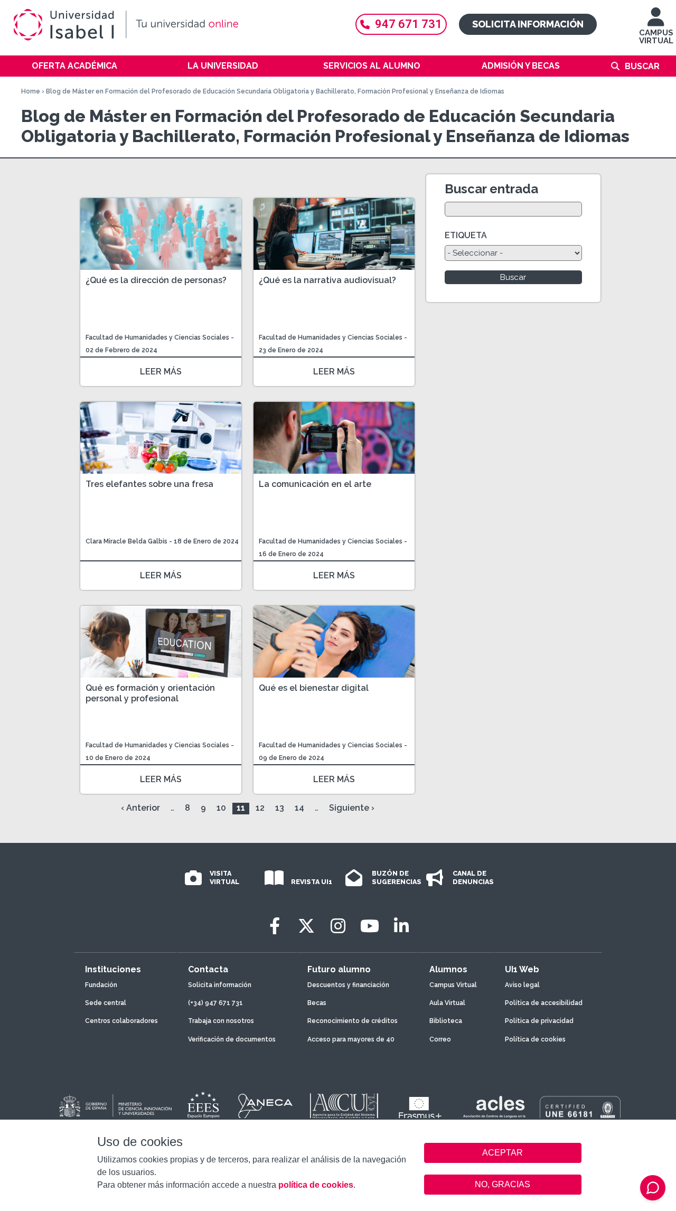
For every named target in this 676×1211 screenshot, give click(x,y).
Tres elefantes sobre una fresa (149, 484)
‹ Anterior (140, 808)
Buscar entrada (491, 188)
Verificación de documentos (232, 1039)
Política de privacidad (539, 1021)
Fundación (101, 985)
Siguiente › (351, 808)
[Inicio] (174, 25)
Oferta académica (74, 66)
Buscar (642, 66)
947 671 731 (408, 24)
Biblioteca (445, 1021)
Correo (440, 1039)
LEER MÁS (161, 372)
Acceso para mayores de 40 (351, 1039)
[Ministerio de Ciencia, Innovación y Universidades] (115, 1106)
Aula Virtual (447, 1003)
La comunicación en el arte (315, 484)
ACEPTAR (503, 1152)
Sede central (105, 1003)
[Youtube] (369, 926)
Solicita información (528, 24)
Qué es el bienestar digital (314, 688)
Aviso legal (522, 985)
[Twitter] (306, 926)
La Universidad (222, 66)
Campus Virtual (453, 985)
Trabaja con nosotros (221, 1021)
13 (279, 808)
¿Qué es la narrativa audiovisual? (327, 280)
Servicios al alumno (371, 66)
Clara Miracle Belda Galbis (126, 541)
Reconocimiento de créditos (352, 1021)
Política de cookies (535, 1039)
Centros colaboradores (121, 1021)
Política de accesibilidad (544, 1003)
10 (221, 808)
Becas (316, 1003)
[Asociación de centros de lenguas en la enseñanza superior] (494, 1109)
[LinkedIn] (401, 926)
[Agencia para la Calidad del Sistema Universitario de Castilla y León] (343, 1106)
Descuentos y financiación (348, 985)
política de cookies (315, 1184)
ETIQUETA (466, 235)
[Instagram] (338, 926)
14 (299, 808)
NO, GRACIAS (502, 1184)
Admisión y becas (521, 66)
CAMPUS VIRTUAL (656, 36)
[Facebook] (274, 926)
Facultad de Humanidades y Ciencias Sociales (158, 337)
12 (260, 808)
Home (30, 91)
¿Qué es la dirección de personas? (156, 280)
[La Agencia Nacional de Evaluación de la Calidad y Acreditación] (265, 1106)
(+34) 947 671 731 (215, 1003)
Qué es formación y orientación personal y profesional (150, 693)
